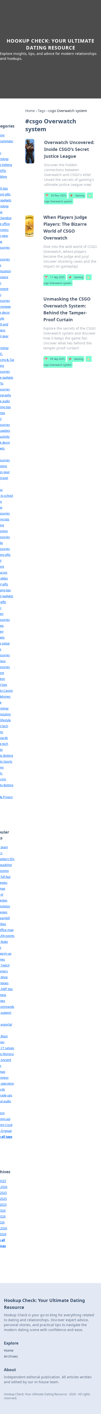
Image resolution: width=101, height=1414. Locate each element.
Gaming (77, 195)
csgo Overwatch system (67, 198)
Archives (11, 1356)
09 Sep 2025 (55, 359)
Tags (41, 110)
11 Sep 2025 (55, 277)
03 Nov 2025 (55, 195)
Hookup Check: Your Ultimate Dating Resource (50, 44)
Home (30, 110)
